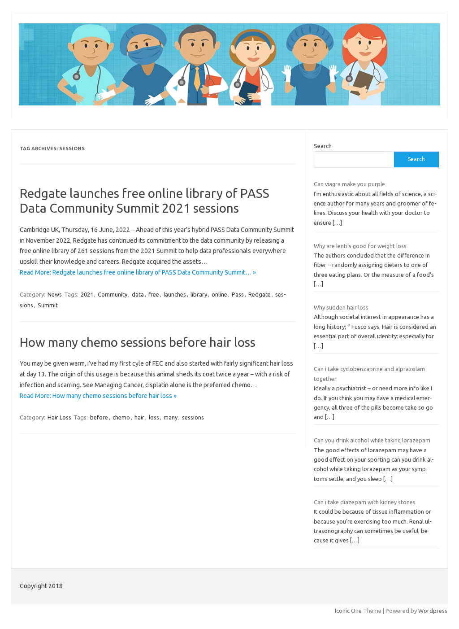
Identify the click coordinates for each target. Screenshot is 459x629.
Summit (48, 305)
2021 (87, 294)
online (219, 294)
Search (323, 146)
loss (154, 417)
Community (112, 294)
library (199, 294)
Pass (238, 294)
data (138, 294)
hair (139, 417)
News (55, 294)
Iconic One (348, 610)
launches (175, 294)
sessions (193, 417)
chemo (121, 417)
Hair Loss (59, 417)
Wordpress (432, 610)
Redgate (259, 294)
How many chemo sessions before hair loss (137, 342)
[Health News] (229, 103)
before (99, 417)
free (153, 294)
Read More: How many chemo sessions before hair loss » (98, 395)
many (171, 417)
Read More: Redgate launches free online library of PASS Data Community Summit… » (138, 272)
